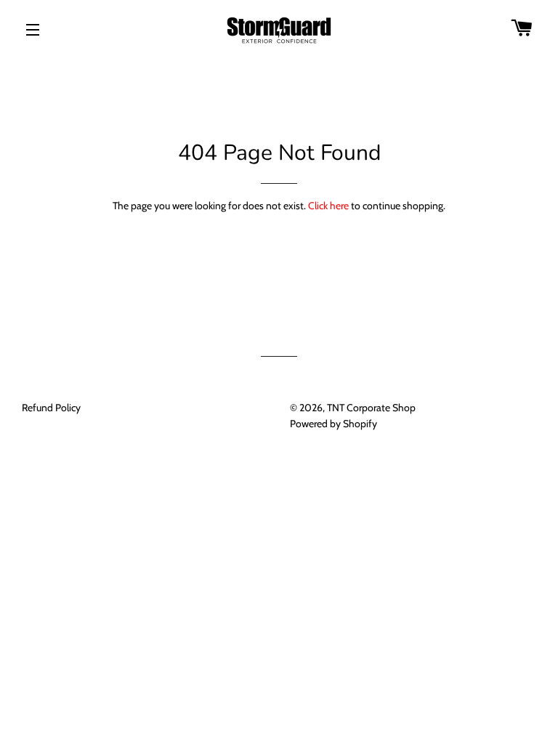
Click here (328, 205)
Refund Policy (51, 407)
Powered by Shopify (333, 423)
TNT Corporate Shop (371, 407)
